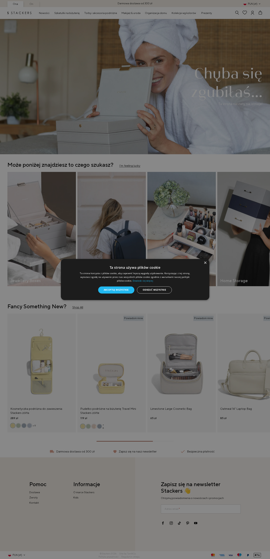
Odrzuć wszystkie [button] (154, 289)
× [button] (205, 262)
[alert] (135, 279)
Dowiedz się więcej (143, 280)
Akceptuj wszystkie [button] (116, 289)
